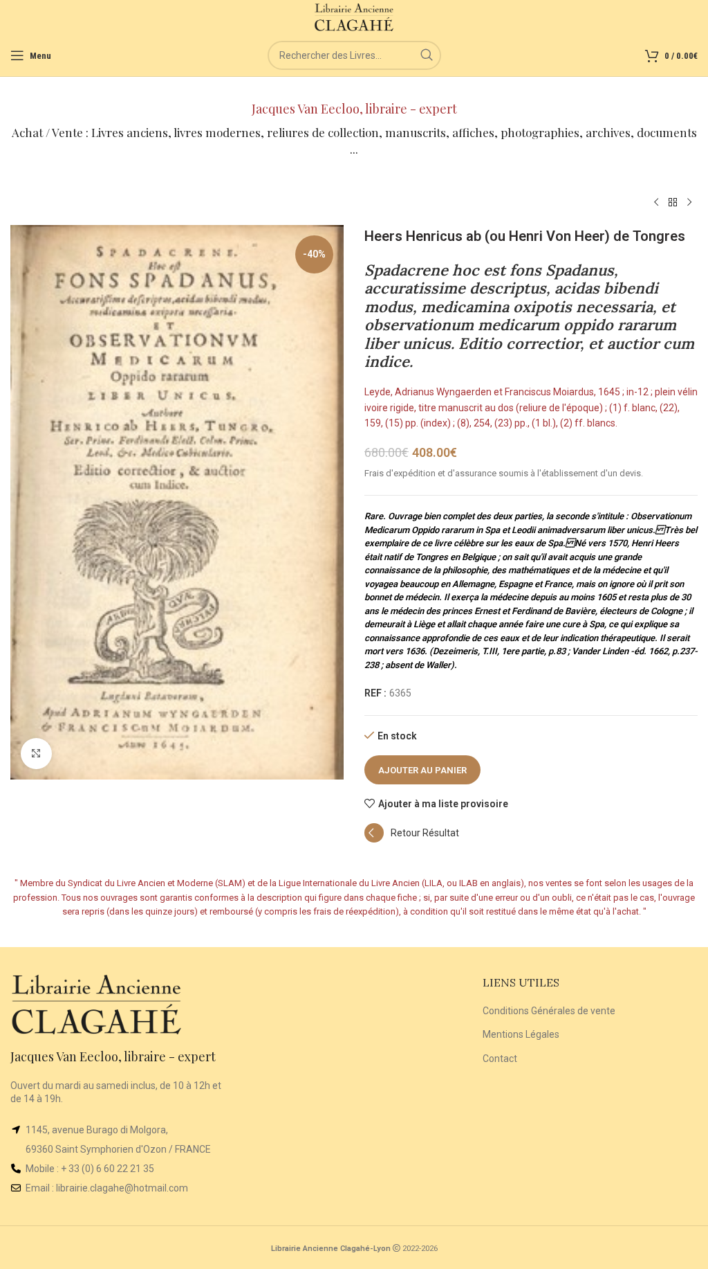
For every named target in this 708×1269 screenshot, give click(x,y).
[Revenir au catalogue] (672, 203)
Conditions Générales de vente (549, 1010)
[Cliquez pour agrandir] (36, 753)
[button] (411, 839)
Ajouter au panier (422, 770)
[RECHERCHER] (426, 55)
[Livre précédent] (656, 203)
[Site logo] (354, 16)
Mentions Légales (521, 1034)
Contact (500, 1058)
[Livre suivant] (689, 203)
